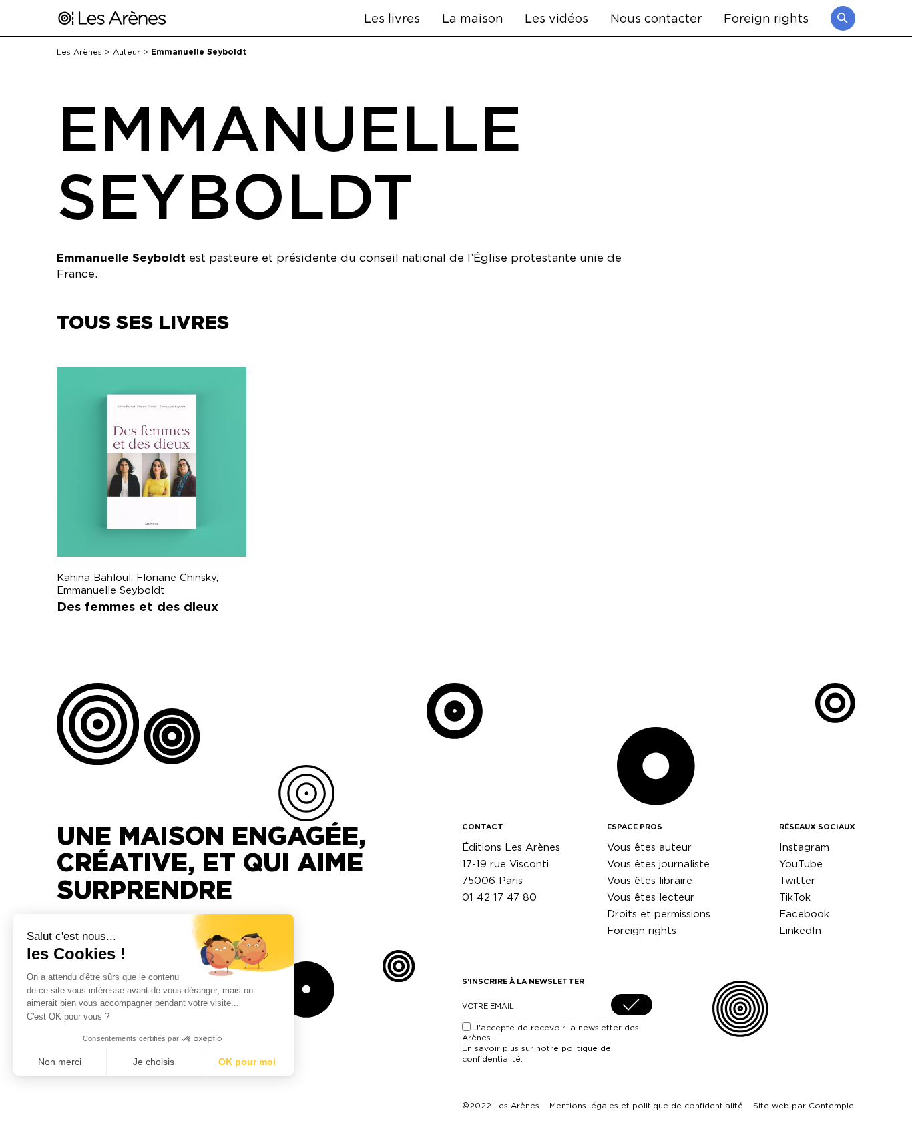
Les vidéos (556, 17)
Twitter (797, 880)
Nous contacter (656, 17)
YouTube (801, 863)
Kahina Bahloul (94, 577)
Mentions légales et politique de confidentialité (646, 1105)
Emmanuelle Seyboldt (111, 590)
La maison (472, 17)
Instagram (804, 847)
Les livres (392, 17)
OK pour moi (247, 1061)
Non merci (59, 1061)
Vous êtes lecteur (650, 897)
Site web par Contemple (803, 1105)
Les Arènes (79, 52)
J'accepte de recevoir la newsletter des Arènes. (550, 1043)
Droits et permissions (658, 913)
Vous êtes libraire (649, 880)
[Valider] (632, 1004)
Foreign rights (766, 17)
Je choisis (153, 1061)
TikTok (795, 897)
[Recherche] (843, 18)
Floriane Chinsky (176, 577)
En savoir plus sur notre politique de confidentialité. (536, 1053)
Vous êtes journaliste (658, 863)
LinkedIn (800, 930)
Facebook (804, 913)
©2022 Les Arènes (500, 1105)
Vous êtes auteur (649, 847)
